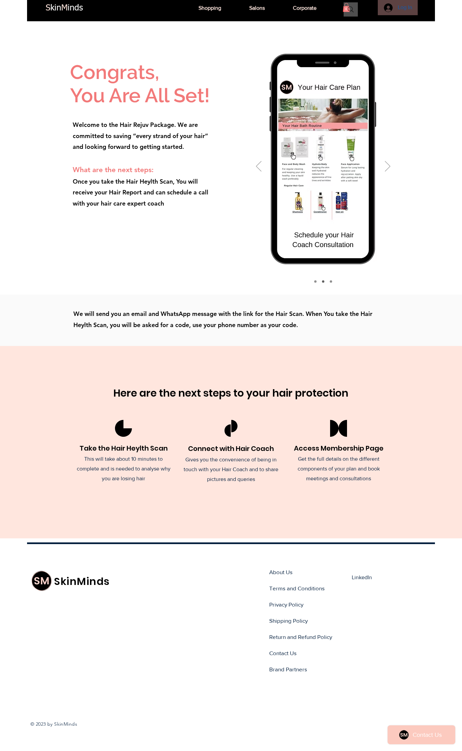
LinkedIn (362, 577)
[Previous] (258, 166)
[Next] (387, 166)
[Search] (351, 9)
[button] (266, 8)
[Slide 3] (331, 281)
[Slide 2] (323, 281)
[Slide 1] (315, 281)
